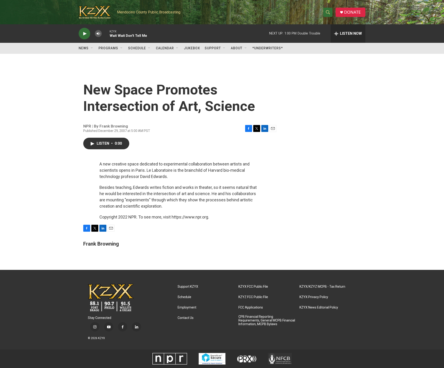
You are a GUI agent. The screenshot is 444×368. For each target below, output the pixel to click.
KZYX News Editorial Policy (318, 307)
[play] (84, 33)
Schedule (137, 48)
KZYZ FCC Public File (253, 297)
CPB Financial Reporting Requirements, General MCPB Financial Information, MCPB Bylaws (266, 320)
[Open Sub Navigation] (92, 48)
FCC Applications (250, 307)
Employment (187, 307)
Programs (108, 48)
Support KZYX (188, 286)
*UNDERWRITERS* (267, 48)
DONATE (352, 12)
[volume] (98, 33)
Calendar (165, 48)
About (236, 48)
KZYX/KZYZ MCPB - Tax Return (322, 286)
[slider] (105, 33)
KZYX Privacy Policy (313, 297)
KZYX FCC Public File (253, 286)
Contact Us (186, 318)
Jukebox (192, 48)
